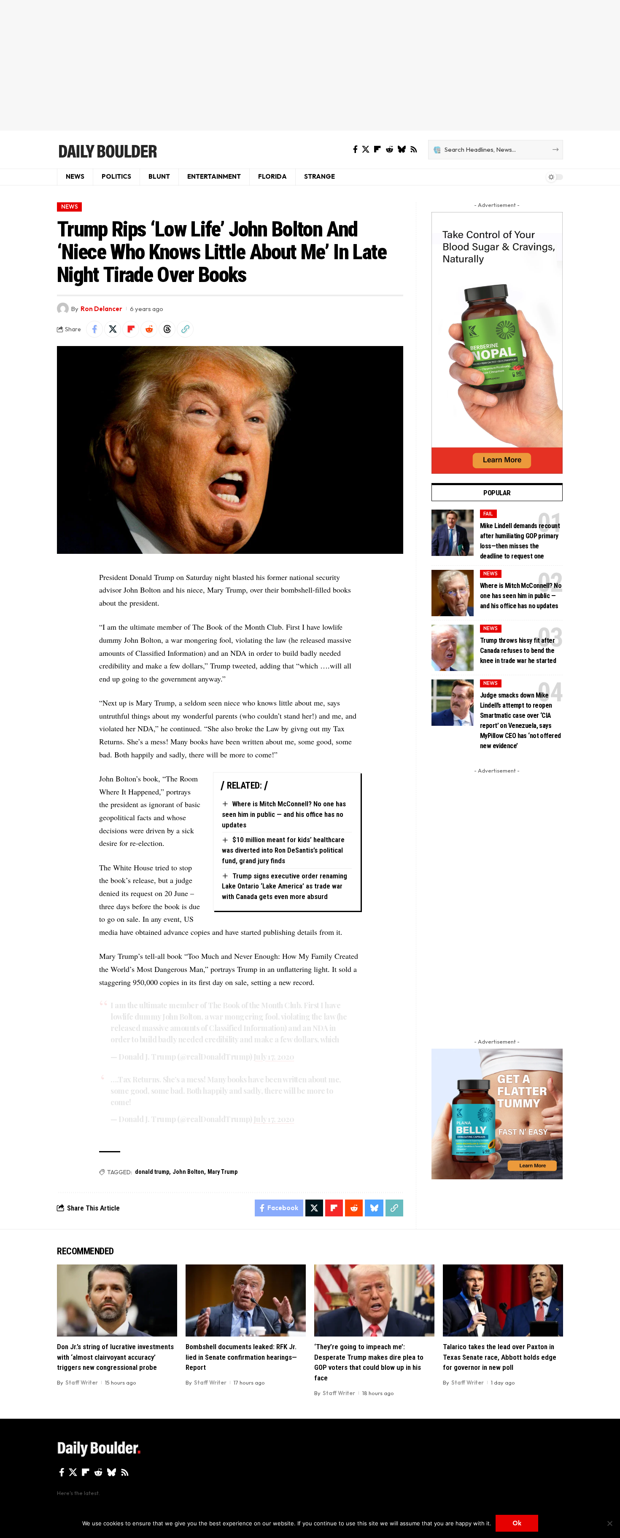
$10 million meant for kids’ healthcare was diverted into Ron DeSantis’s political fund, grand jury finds (283, 849)
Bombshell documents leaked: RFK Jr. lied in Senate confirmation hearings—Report (241, 1357)
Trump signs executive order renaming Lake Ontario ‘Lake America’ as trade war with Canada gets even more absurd (284, 886)
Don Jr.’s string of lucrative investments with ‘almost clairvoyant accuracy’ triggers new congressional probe (115, 1357)
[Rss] (414, 149)
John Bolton (188, 1171)
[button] (185, 329)
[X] (366, 149)
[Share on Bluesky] (374, 1208)
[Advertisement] (310, 65)
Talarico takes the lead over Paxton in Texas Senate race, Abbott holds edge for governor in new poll (499, 1357)
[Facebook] (355, 149)
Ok (516, 1523)
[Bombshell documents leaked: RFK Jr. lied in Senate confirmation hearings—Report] (246, 1300)
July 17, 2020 (273, 1057)
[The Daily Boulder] (107, 149)
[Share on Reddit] (148, 329)
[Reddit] (389, 149)
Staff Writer (81, 1382)
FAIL (488, 513)
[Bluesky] (401, 149)
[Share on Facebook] (94, 329)
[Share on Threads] (167, 329)
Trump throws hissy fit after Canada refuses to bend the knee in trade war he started (518, 650)
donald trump (152, 1171)
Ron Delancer (101, 309)
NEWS (69, 206)
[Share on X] (112, 329)
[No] (609, 1523)
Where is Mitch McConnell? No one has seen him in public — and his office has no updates (284, 814)
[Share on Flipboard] (130, 329)
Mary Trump (222, 1171)
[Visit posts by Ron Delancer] (63, 308)
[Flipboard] (377, 149)
